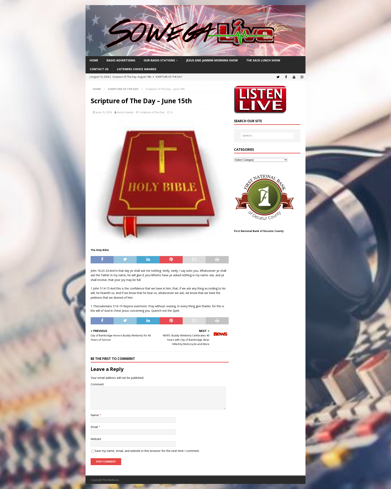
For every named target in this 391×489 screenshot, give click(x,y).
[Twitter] (278, 77)
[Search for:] (267, 135)
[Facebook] (286, 77)
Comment (97, 384)
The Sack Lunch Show (263, 60)
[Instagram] (301, 77)
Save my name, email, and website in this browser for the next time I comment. (147, 451)
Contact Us (99, 69)
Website (96, 439)
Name (95, 415)
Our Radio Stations (159, 60)
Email (95, 427)
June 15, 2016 (104, 112)
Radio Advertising (121, 60)
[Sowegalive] (195, 54)
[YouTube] (294, 77)
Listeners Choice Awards (136, 69)
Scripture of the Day (152, 112)
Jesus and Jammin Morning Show (212, 60)
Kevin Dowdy (125, 112)
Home (94, 60)
